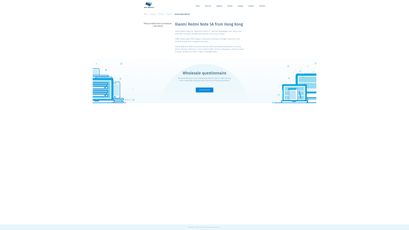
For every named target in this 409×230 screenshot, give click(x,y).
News (198, 6)
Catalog (240, 6)
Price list (208, 6)
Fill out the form (204, 90)
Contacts (251, 6)
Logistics (219, 6)
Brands (230, 6)
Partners (262, 6)
